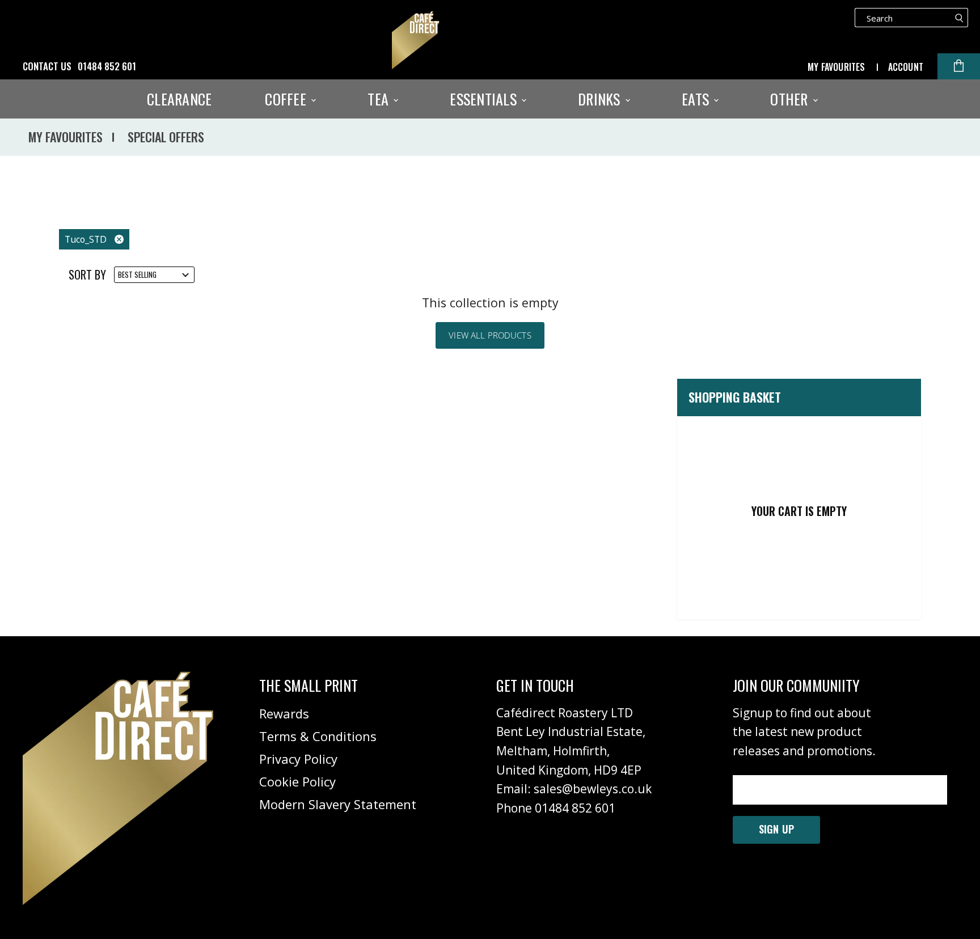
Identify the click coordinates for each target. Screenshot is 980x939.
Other (791, 99)
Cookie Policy (297, 781)
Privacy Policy (298, 758)
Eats (697, 99)
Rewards (284, 713)
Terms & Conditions (318, 736)
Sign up (776, 829)
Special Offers (166, 137)
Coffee (287, 99)
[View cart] (959, 66)
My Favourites (836, 67)
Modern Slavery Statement (337, 804)
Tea (380, 99)
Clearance (179, 99)
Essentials (485, 99)
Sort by (87, 274)
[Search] (959, 17)
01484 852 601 (107, 66)
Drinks (601, 99)
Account (905, 67)
